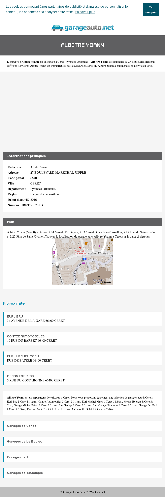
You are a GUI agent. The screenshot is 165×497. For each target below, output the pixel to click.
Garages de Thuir (21, 457)
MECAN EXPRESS (20, 376)
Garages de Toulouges (25, 472)
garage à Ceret (55, 62)
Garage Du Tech (148, 405)
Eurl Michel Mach (92, 401)
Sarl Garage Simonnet (105, 405)
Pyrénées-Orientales (77, 62)
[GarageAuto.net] (83, 27)
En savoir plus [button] (85, 12)
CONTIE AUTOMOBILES (26, 336)
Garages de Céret (21, 425)
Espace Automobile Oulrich (78, 409)
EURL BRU (15, 316)
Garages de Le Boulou (24, 441)
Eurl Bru (12, 401)
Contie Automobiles (49, 401)
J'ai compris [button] (151, 10)
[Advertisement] (82, 112)
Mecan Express (132, 401)
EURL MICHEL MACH (23, 356)
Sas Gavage (65, 405)
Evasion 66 (33, 409)
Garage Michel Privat (26, 405)
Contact (100, 492)
